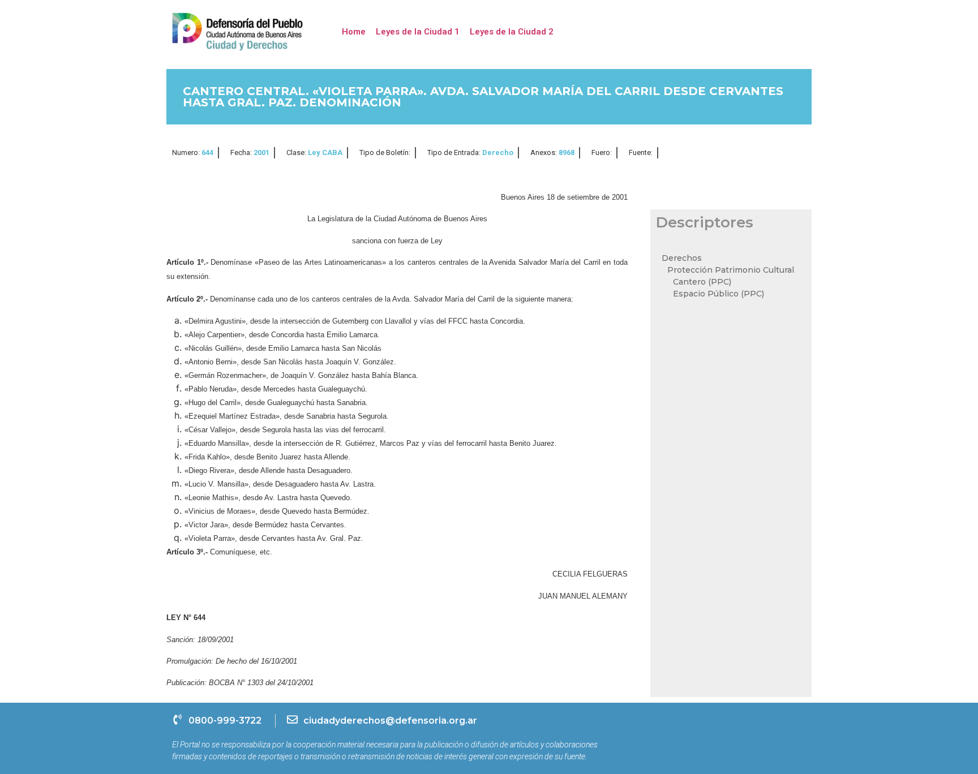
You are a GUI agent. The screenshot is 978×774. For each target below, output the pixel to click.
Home (354, 32)
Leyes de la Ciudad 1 (418, 32)
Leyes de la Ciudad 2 (512, 32)
